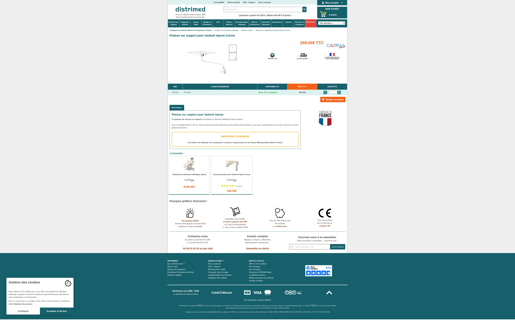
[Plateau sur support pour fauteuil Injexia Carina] (233, 48)
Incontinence (277, 22)
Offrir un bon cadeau (257, 264)
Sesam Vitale (196, 23)
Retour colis (172, 266)
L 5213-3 (199, 305)
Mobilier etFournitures (207, 23)
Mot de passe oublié (216, 269)
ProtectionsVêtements (265, 23)
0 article (333, 15)
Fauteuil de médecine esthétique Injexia (189, 174)
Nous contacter (264, 2)
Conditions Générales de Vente (180, 272)
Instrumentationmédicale (242, 23)
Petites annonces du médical (261, 278)
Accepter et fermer (57, 311)
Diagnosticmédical (185, 23)
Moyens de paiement (176, 269)
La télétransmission (257, 275)
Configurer (23, 311)
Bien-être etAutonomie (299, 23)
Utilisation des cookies (217, 278)
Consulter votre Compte (218, 272)
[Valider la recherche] (304, 9)
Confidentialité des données (220, 275)
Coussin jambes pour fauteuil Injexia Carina (231, 174)
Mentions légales (174, 275)
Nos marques (254, 266)
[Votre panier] (323, 14)
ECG (218, 22)
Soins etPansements (254, 23)
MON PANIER (332, 9)
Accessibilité (219, 2)
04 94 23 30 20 (191, 248)
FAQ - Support (249, 2)
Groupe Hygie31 (264, 300)
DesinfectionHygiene (173, 23)
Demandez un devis (257, 248)
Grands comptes (256, 281)
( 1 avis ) (238, 186)
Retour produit (233, 2)
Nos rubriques (255, 269)
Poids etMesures (229, 23)
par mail (208, 248)
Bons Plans (310, 22)
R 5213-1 (314, 305)
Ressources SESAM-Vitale (260, 272)
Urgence (288, 22)
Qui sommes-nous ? (176, 264)
